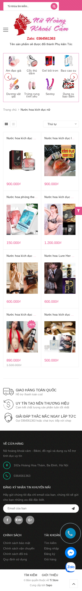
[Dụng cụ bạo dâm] (68, 83)
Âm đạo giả (13, 70)
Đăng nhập (51, 548)
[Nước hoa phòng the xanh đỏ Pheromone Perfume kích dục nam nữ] (22, 219)
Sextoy (50, 94)
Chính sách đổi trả (15, 554)
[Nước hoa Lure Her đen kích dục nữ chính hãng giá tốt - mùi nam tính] (60, 278)
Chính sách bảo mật (16, 543)
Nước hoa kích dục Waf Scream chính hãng (36, 138)
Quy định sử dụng (15, 559)
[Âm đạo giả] (13, 60)
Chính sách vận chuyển (18, 548)
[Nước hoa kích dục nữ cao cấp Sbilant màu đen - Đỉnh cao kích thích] (60, 219)
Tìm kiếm (50, 543)
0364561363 (22, 475)
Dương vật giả (13, 95)
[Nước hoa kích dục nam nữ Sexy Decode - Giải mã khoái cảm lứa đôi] (22, 278)
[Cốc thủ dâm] (31, 60)
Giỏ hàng (50, 559)
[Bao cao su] (68, 60)
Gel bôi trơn (50, 70)
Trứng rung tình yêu (31, 95)
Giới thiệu (50, 575)
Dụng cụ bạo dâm (68, 95)
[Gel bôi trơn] (50, 60)
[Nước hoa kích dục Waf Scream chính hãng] (22, 161)
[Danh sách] (13, 124)
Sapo (49, 585)
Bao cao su (68, 70)
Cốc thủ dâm (32, 72)
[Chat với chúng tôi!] (71, 552)
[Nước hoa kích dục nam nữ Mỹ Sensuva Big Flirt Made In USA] (22, 337)
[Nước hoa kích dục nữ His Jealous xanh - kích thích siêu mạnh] (60, 337)
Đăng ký (49, 554)
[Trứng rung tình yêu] (31, 83)
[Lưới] (6, 124)
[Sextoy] (50, 83)
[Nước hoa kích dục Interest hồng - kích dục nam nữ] (60, 161)
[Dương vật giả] (13, 83)
